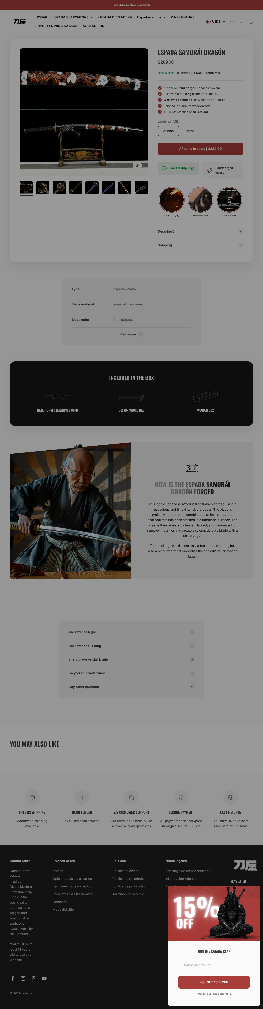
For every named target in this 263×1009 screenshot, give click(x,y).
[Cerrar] (251, 894)
